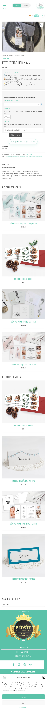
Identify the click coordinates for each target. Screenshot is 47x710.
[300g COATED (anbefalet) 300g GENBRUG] (23, 104)
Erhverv (26, 5)
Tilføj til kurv (15, 135)
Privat (17, 5)
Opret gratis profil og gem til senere (23, 142)
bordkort (14, 156)
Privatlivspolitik (22, 707)
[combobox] (23, 605)
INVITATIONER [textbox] (21, 605)
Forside (4, 55)
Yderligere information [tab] (8, 168)
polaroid (32, 156)
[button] (44, 677)
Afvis (23, 703)
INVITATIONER (10, 55)
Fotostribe (28, 156)
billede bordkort (8, 156)
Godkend (24, 697)
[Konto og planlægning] (37, 15)
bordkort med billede (20, 156)
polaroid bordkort (38, 156)
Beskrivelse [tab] (5, 164)
